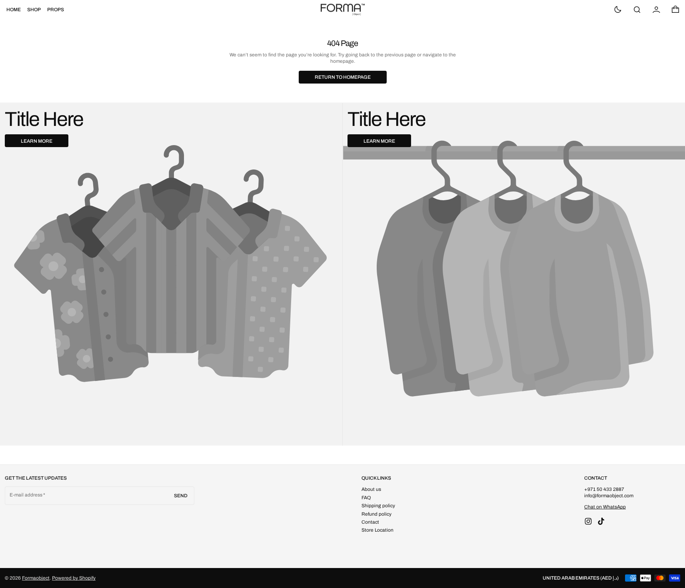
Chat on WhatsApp (605, 507)
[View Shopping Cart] (675, 9)
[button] (637, 9)
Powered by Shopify (74, 578)
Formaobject (36, 578)
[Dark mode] (617, 9)
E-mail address (26, 495)
